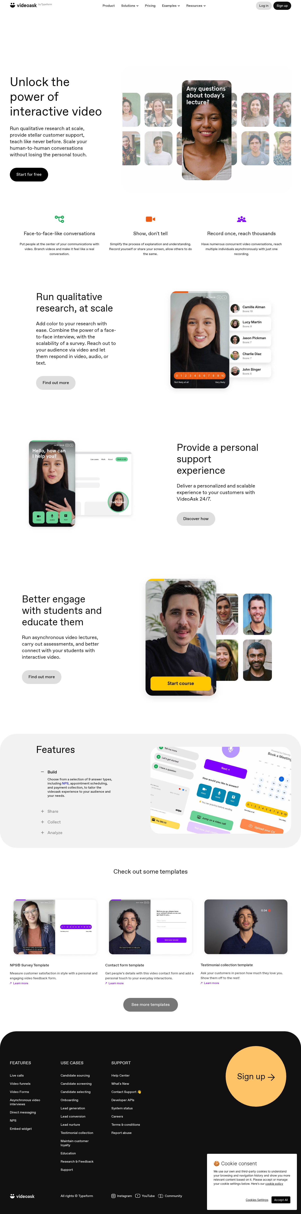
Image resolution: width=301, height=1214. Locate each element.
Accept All (281, 1200)
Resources (194, 6)
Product (109, 5)
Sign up (282, 5)
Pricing (150, 5)
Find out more (56, 382)
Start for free (29, 174)
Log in (263, 5)
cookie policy (274, 1183)
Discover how (196, 518)
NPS (65, 783)
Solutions (128, 6)
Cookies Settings (257, 1200)
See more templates (150, 1004)
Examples (169, 6)
